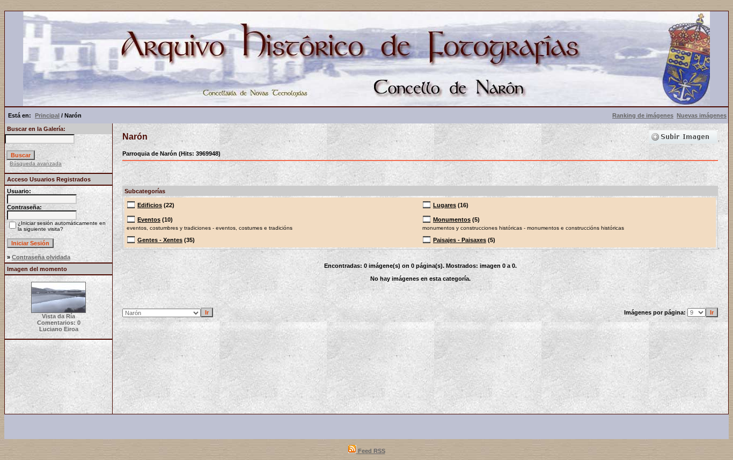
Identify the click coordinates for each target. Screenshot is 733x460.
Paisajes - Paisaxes (459, 240)
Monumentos (452, 219)
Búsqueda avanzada (36, 163)
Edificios (149, 205)
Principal (47, 115)
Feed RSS (370, 451)
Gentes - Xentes (159, 240)
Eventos (148, 219)
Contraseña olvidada (41, 257)
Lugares (444, 205)
